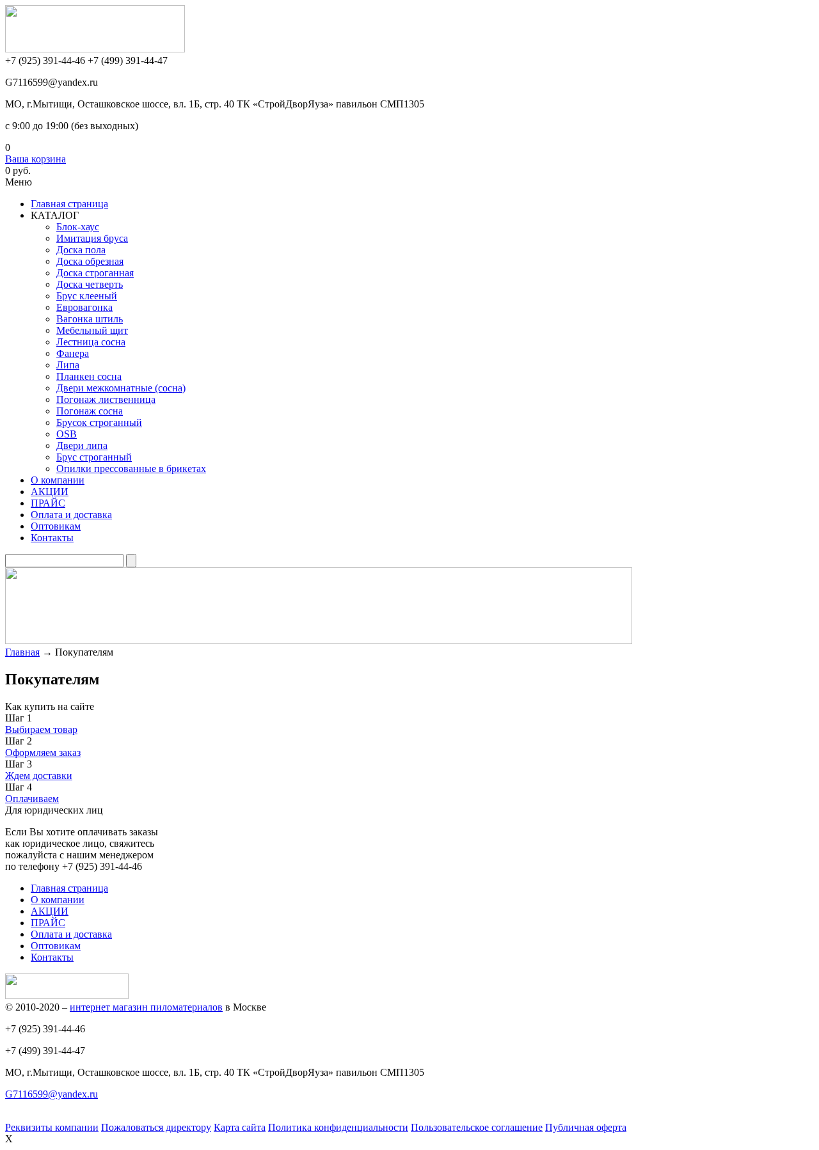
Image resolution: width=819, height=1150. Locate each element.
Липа (67, 364)
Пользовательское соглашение (477, 1127)
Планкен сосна (89, 376)
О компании (57, 480)
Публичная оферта (585, 1127)
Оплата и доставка (71, 514)
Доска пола (81, 249)
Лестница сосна (90, 341)
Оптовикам (56, 526)
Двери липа (81, 445)
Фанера (72, 353)
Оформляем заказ (43, 752)
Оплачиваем (32, 798)
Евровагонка (84, 307)
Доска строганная (95, 272)
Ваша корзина (35, 159)
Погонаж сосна (89, 411)
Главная (22, 652)
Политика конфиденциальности (338, 1127)
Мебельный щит (92, 330)
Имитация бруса (92, 238)
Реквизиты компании (52, 1127)
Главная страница (69, 888)
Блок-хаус (77, 226)
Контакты (52, 537)
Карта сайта (240, 1127)
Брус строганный (94, 457)
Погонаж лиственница (105, 399)
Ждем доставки (38, 775)
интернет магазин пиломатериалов (146, 1007)
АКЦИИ (49, 491)
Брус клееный (86, 295)
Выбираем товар (41, 729)
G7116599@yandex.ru (51, 1094)
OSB (66, 434)
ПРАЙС (48, 503)
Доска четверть (89, 284)
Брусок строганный (99, 422)
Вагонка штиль (89, 318)
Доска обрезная (89, 261)
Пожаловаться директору (156, 1127)
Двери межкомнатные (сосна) (121, 387)
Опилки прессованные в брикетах (131, 468)
